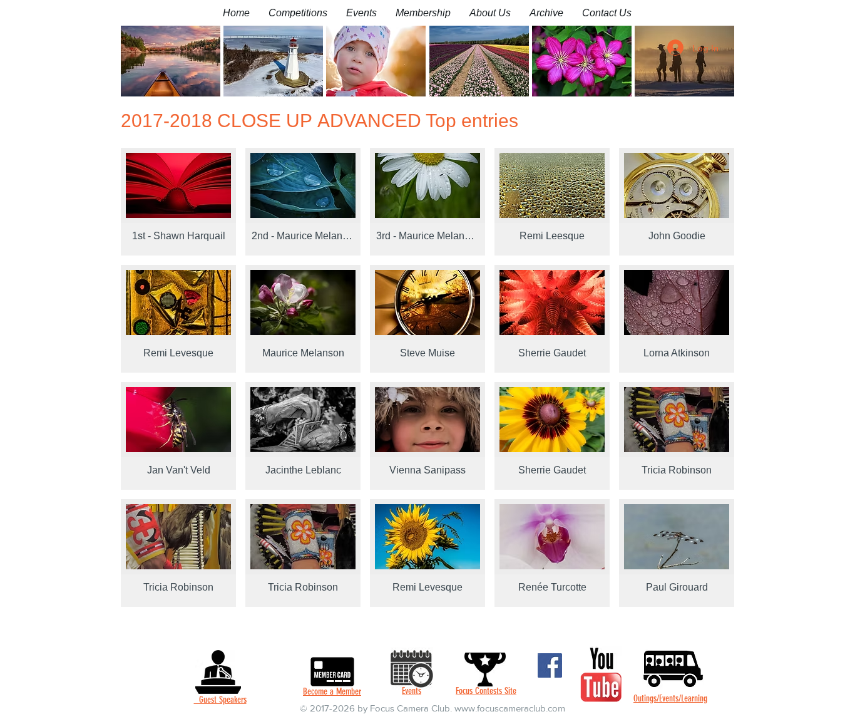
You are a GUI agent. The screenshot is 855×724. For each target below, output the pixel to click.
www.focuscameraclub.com (509, 708)
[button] (298, 13)
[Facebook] (550, 665)
